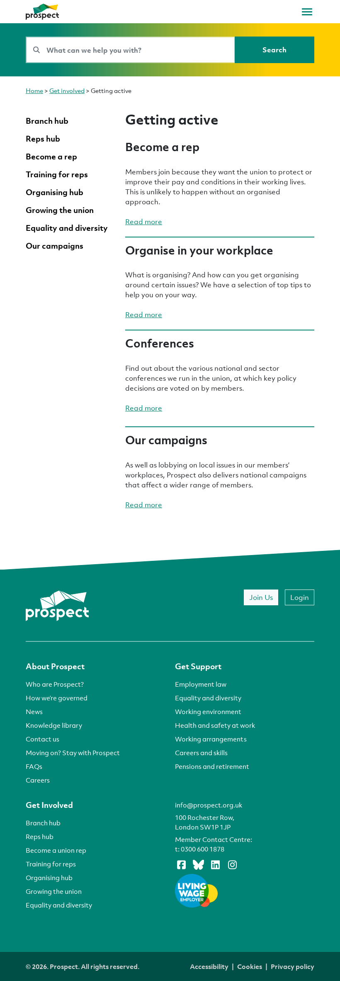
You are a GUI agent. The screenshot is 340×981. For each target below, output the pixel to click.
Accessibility (209, 966)
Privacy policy (292, 966)
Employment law (200, 684)
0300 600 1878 (202, 849)
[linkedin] (215, 864)
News (34, 711)
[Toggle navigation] (307, 11)
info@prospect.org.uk (208, 805)
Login (299, 597)
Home (34, 90)
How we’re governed (56, 697)
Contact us (42, 739)
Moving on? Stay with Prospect (73, 752)
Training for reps (51, 863)
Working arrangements (211, 739)
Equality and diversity (208, 697)
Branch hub (43, 822)
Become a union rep (56, 850)
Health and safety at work (215, 725)
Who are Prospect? (55, 684)
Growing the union (54, 891)
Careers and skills (201, 752)
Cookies (249, 966)
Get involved (67, 90)
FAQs (34, 766)
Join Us (261, 597)
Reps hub (39, 836)
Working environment (208, 711)
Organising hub (49, 877)
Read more (143, 221)
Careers (38, 780)
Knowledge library (54, 725)
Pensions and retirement (212, 766)
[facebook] (181, 864)
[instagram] (232, 864)
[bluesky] (198, 864)
